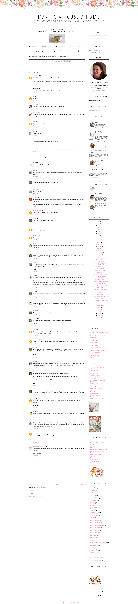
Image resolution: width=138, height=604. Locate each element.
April (99, 309)
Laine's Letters (93, 378)
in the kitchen (93, 518)
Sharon (34, 162)
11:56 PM (35, 385)
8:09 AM (35, 84)
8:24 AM (35, 100)
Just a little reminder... (100, 261)
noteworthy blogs (94, 545)
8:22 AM (35, 92)
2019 (99, 221)
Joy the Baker (93, 457)
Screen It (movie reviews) (95, 352)
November (99, 248)
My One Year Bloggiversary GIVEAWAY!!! (98, 132)
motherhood (92, 539)
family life (92, 503)
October (99, 250)
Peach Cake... (100, 272)
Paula (34, 189)
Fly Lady (92, 344)
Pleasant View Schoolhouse (96, 388)
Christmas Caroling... (100, 142)
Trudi (34, 291)
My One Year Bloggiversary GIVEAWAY (98, 542)
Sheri (34, 411)
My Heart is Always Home (95, 386)
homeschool (93, 513)
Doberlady (35, 235)
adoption (92, 487)
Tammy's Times (93, 391)
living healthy (93, 535)
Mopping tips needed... (100, 298)
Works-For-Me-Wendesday (96, 560)
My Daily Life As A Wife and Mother (97, 385)
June (99, 257)
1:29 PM (35, 224)
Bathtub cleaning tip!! (100, 266)
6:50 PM (35, 307)
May (99, 307)
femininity (92, 505)
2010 (99, 239)
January (99, 315)
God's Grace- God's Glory (95, 375)
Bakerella (92, 447)
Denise (34, 420)
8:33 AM (35, 108)
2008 (98, 242)
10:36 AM (35, 151)
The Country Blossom (95, 395)
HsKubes (35, 318)
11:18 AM (35, 167)
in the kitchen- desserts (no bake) (97, 525)
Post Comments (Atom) (41, 487)
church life (92, 497)
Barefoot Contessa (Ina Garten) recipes (98, 449)
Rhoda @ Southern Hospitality (40, 347)
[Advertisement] (57, 472)
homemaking (93, 510)
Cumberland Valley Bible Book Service (98, 338)
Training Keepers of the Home (96, 398)
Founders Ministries (94, 345)
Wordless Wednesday (95, 559)
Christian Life (93, 495)
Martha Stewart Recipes (95, 459)
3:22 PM (35, 249)
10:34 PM (35, 428)
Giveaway (92, 508)
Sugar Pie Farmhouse (95, 390)
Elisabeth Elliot (93, 342)
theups (34, 432)
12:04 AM (35, 455)
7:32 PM (35, 407)
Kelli (45, 46)
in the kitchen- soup (94, 532)
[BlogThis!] (65, 61)
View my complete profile (99, 90)
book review (92, 493)
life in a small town (94, 534)
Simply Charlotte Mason (95, 354)
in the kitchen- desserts (95, 523)
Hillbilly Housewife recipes (96, 454)
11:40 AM (35, 186)
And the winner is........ (100, 259)
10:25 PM (35, 417)
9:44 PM (35, 326)
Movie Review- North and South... (100, 274)
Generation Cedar (94, 373)
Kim (33, 96)
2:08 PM (35, 232)
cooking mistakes (94, 500)
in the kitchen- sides (94, 529)
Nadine (34, 388)
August (99, 254)
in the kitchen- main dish (95, 527)
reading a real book (94, 550)
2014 (99, 231)
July (99, 256)
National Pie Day (94, 544)
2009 (98, 240)
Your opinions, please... (100, 279)
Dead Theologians (94, 340)
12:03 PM (35, 206)
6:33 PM (35, 297)
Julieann (34, 262)
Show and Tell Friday (70, 46)
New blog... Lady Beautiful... (100, 270)
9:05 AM (35, 135)
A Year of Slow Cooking (95, 441)
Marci (34, 253)
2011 (99, 237)
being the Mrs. (93, 488)
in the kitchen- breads (95, 520)
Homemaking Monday (95, 512)
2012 (99, 235)
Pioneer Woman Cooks (95, 461)
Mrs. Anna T (35, 75)
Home (57, 484)
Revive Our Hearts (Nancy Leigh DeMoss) (99, 350)
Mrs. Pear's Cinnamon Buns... (100, 289)
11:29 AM (35, 176)
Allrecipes (92, 444)
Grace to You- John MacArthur (96, 347)
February (100, 313)
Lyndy (34, 371)
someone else (36, 227)
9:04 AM (35, 127)
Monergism (92, 349)
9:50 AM (35, 394)
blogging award (93, 490)
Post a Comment (33, 459)
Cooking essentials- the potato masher (100, 300)
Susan (34, 180)
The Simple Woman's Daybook (96, 557)
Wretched (92, 357)
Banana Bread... (100, 294)
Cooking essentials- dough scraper (100, 121)
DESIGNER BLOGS (75, 602)
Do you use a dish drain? (101, 184)
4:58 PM (35, 271)
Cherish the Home (37, 210)
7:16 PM (35, 314)
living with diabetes (94, 537)
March (99, 311)
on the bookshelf (93, 547)
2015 (99, 229)
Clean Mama (93, 334)
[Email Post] (61, 61)
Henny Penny (36, 339)
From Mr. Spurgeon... (100, 268)
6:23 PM (35, 287)
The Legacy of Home (94, 396)
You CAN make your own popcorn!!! (100, 296)
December (99, 246)
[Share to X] (67, 61)
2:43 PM (35, 239)
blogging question (94, 492)
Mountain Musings (94, 383)
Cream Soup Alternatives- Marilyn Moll (98, 451)
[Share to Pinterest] (70, 61)
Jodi (34, 301)
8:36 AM (35, 118)
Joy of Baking (93, 456)
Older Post (82, 484)
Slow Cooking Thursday (95, 554)
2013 (99, 233)
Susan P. (35, 310)
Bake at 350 (92, 446)
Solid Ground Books (94, 355)
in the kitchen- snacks (95, 530)
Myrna (34, 329)
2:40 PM (35, 358)
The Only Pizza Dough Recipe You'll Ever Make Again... (101, 205)
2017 (99, 225)
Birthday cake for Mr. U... (100, 283)
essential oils (93, 502)
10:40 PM (35, 442)
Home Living (93, 377)
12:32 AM (35, 335)
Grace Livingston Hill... (96, 178)
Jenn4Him (35, 112)
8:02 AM (35, 343)
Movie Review (93, 540)
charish (34, 121)
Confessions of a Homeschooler (97, 372)
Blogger (101, 322)
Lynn (34, 275)
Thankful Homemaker (95, 393)
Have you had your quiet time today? (100, 285)
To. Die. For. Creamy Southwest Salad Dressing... (100, 160)
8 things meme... (100, 287)
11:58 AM (35, 193)
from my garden (93, 507)
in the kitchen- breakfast (95, 522)
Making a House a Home (69, 17)
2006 (98, 317)
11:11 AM (35, 159)
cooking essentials (94, 498)
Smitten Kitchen (93, 462)
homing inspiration (94, 515)
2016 (99, 227)
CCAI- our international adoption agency (99, 332)
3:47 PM (35, 258)
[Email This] (64, 61)
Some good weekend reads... (100, 302)
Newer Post (31, 484)
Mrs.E (34, 398)
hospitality (92, 517)
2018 (99, 223)
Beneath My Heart (94, 370)
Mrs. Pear (35, 197)
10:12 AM (35, 143)
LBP (34, 131)
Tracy (34, 104)
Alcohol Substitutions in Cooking (97, 442)
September (99, 252)
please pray (92, 549)
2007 (98, 244)
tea (91, 555)
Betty (34, 361)
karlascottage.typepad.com (39, 446)
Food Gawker (93, 452)
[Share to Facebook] (68, 61)
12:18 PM (35, 214)
